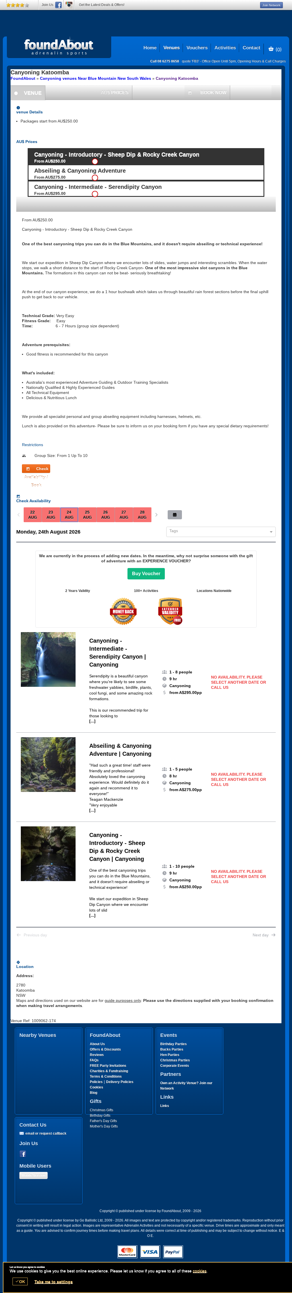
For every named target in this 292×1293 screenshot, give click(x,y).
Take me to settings (54, 1281)
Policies (96, 1082)
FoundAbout (23, 78)
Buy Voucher (146, 573)
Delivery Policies (119, 1082)
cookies (199, 1271)
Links (164, 1106)
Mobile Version (33, 1175)
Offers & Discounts (105, 1049)
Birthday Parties (173, 1044)
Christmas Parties (175, 1060)
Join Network (271, 5)
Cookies (96, 1087)
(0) (278, 49)
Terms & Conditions (106, 1076)
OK (20, 1281)
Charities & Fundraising (109, 1071)
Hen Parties (169, 1055)
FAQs (94, 1060)
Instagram (69, 5)
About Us (97, 1044)
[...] (92, 721)
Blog (93, 1093)
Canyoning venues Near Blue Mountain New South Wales (95, 78)
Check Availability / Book (36, 469)
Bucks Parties (171, 1049)
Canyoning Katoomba (177, 78)
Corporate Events (174, 1066)
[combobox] (218, 532)
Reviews (97, 1055)
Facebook (24, 1154)
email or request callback (45, 1133)
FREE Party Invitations (108, 1066)
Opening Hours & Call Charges (262, 61)
